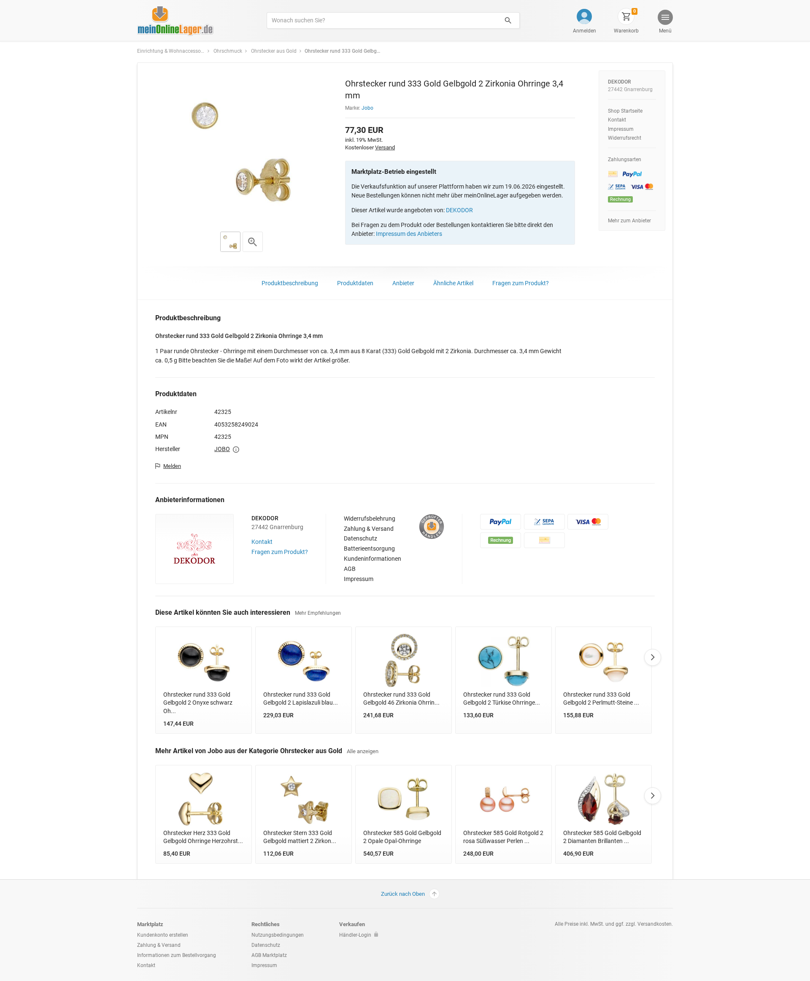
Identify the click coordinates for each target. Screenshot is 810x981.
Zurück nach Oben (403, 894)
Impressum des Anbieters (409, 233)
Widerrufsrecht (624, 138)
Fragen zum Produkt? (520, 283)
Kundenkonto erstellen (162, 935)
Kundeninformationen (372, 558)
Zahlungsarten (624, 159)
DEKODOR (459, 210)
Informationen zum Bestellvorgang (176, 955)
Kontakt (617, 120)
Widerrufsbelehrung (369, 518)
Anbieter (403, 283)
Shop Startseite (625, 111)
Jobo (367, 108)
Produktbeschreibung (290, 283)
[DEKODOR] (194, 548)
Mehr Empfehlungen (318, 613)
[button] (664, 22)
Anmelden (584, 31)
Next (652, 657)
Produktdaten (355, 283)
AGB (350, 568)
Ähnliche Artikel (453, 283)
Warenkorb (626, 31)
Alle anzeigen (362, 751)
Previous (155, 657)
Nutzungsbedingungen (277, 935)
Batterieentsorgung (369, 548)
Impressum (621, 129)
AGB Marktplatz (269, 955)
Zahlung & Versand (369, 528)
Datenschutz (360, 538)
